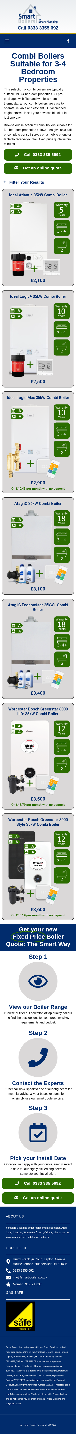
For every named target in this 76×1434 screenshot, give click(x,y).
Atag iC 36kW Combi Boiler (38, 503)
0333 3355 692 (43, 27)
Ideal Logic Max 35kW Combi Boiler (38, 397)
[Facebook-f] (68, 41)
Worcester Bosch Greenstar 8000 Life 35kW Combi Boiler (38, 711)
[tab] (38, 182)
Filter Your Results (26, 182)
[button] (7, 41)
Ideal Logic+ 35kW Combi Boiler (38, 296)
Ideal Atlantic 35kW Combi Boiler (38, 195)
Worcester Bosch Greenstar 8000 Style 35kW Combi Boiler (38, 822)
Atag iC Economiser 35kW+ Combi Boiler (38, 607)
